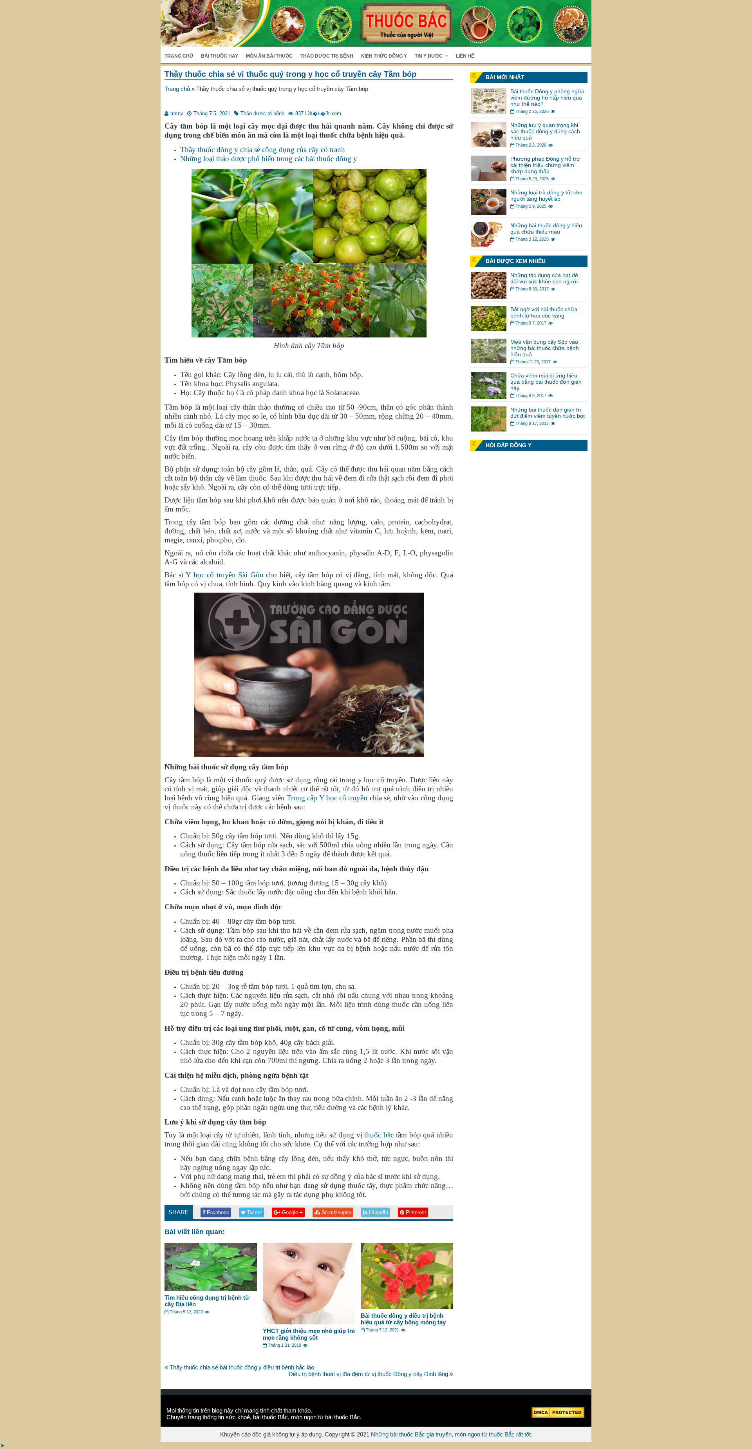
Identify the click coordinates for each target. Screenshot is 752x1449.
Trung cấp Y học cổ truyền (327, 798)
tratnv (176, 113)
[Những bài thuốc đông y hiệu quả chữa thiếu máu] (488, 245)
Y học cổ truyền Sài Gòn (225, 575)
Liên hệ (465, 56)
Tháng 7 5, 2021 (211, 113)
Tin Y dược (429, 56)
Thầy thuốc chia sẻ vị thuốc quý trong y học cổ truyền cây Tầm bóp (290, 74)
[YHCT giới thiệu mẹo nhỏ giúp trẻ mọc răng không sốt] (309, 1322)
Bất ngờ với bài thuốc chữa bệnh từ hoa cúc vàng (543, 312)
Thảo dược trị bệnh (326, 56)
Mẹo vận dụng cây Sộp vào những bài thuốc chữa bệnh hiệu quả (544, 348)
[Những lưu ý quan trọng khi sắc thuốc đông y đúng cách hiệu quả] (488, 145)
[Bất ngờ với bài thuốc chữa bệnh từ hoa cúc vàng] (488, 329)
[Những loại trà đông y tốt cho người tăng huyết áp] (488, 212)
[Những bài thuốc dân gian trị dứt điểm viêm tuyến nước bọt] (488, 429)
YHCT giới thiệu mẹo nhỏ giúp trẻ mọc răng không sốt (309, 1334)
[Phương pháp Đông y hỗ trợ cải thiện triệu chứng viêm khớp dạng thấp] (488, 179)
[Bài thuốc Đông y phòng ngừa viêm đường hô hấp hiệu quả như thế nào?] (488, 111)
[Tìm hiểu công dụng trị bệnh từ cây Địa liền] (210, 1289)
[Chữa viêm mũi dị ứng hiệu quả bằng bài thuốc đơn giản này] (488, 397)
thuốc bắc (379, 1135)
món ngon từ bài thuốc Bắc (325, 1417)
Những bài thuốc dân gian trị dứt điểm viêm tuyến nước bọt (547, 412)
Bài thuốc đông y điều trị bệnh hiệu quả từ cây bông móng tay (403, 1319)
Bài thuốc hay (219, 56)
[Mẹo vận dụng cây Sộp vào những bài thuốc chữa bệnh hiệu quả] (488, 360)
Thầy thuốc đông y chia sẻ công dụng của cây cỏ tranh (262, 149)
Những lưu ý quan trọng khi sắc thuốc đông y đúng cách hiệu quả (545, 131)
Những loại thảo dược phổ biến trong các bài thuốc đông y (268, 158)
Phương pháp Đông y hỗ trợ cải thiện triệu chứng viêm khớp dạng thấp (545, 165)
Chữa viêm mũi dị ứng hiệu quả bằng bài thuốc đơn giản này (546, 381)
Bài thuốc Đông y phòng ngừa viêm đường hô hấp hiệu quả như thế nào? (547, 97)
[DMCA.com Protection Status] (557, 1416)
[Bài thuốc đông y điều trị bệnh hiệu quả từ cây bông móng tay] (407, 1307)
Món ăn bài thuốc (269, 56)
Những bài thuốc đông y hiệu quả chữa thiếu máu (546, 228)
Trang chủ (178, 56)
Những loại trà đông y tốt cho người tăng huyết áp (546, 195)
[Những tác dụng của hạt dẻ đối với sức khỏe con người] (488, 296)
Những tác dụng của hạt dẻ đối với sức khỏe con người (544, 278)
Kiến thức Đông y (384, 56)
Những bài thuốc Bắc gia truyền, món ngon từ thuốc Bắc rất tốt (451, 1434)
